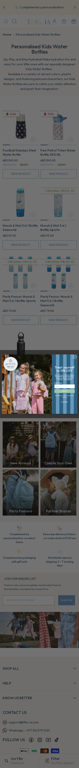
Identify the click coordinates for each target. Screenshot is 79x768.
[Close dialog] (74, 356)
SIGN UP (64, 391)
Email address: (58, 383)
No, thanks (64, 402)
